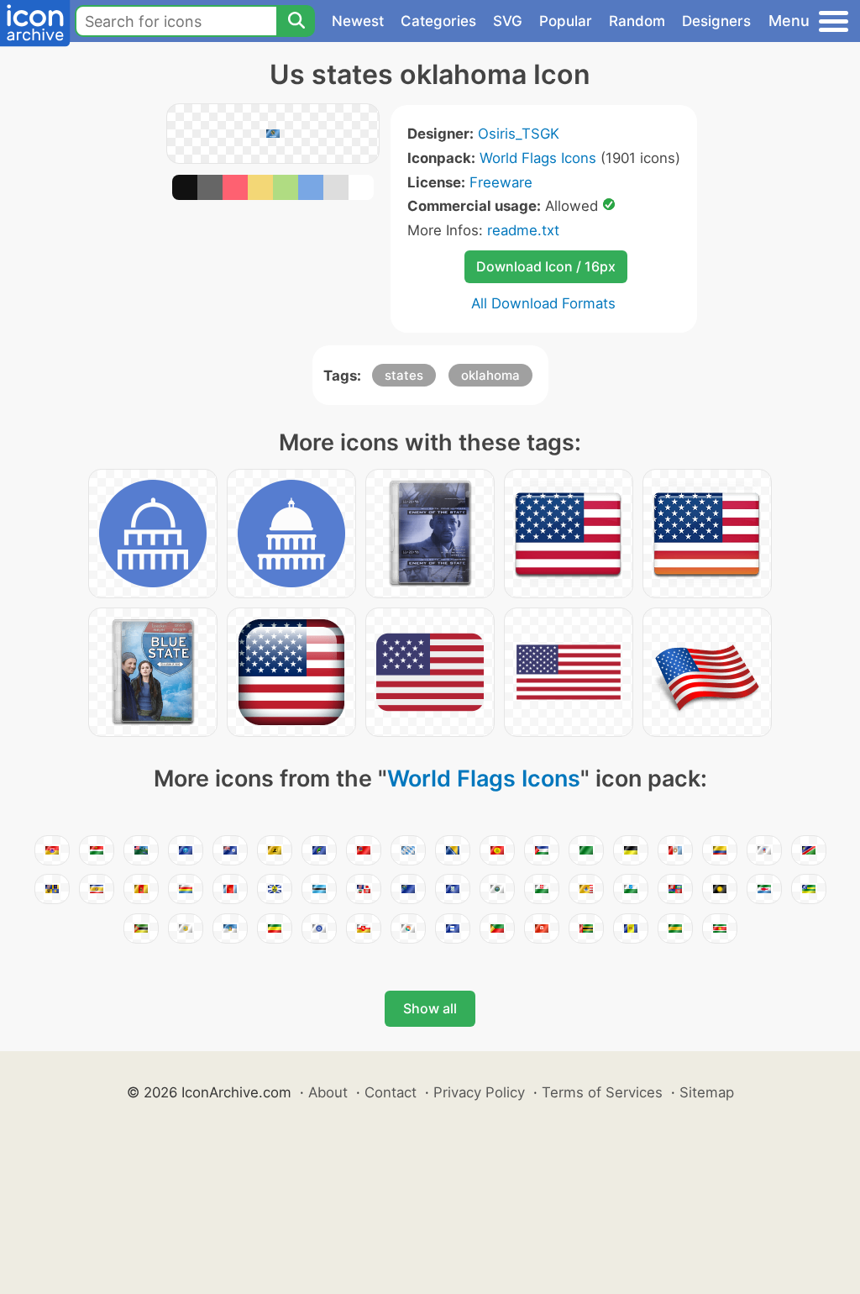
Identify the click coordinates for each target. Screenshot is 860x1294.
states (404, 375)
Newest (358, 21)
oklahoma (490, 375)
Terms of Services (602, 1092)
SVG (507, 21)
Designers (716, 21)
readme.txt (523, 230)
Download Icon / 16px (546, 266)
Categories (438, 21)
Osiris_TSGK (518, 133)
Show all (430, 1008)
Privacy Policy (479, 1092)
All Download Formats (543, 303)
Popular (565, 21)
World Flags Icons (538, 158)
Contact (390, 1092)
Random (637, 21)
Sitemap (706, 1092)
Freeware (500, 182)
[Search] (295, 21)
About (328, 1092)
